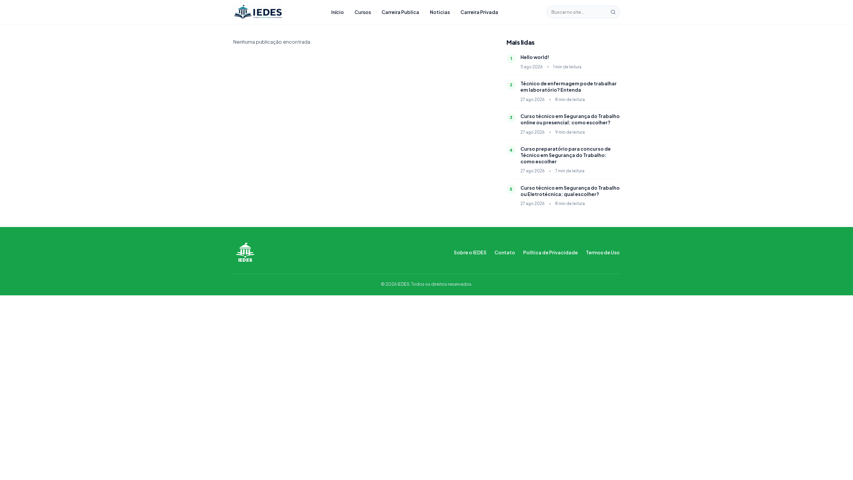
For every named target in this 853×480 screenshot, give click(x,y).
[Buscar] (613, 12)
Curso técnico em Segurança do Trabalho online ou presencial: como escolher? (570, 119)
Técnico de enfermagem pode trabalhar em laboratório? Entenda (568, 86)
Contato (504, 252)
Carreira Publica (400, 12)
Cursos (363, 12)
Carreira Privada (479, 12)
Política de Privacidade (550, 252)
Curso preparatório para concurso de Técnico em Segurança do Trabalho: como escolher (565, 155)
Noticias (440, 12)
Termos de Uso (603, 252)
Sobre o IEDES (470, 252)
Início (337, 12)
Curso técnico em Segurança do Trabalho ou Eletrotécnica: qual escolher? (570, 191)
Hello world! (534, 57)
